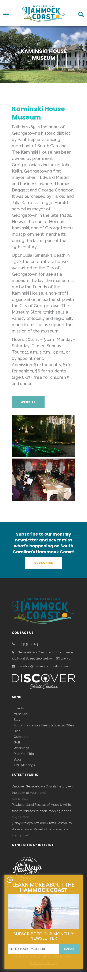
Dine (17, 731)
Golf (17, 742)
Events (19, 708)
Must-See (21, 714)
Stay (17, 720)
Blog (17, 759)
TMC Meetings (24, 765)
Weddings (21, 748)
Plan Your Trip (24, 754)
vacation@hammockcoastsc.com (43, 666)
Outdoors (21, 737)
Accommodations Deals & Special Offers (44, 725)
